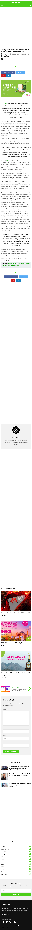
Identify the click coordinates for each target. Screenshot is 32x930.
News (18, 47)
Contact (4, 917)
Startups (3, 871)
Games (3, 856)
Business (3, 846)
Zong (5, 103)
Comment (6, 709)
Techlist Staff (6, 59)
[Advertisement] (16, 26)
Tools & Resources (6, 919)
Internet (3, 864)
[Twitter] (7, 921)
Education (9, 47)
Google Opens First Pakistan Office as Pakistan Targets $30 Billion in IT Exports (20, 785)
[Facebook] (3, 921)
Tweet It (21, 72)
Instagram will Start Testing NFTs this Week (19, 689)
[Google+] (10, 921)
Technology (24, 47)
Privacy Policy (5, 914)
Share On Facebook (9, 72)
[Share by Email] (8, 75)
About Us (4, 912)
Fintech (3, 854)
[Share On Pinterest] (3, 75)
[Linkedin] (15, 921)
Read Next (15, 687)
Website (5, 742)
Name (5, 727)
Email (5, 735)
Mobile (15, 47)
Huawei (9, 160)
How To (3, 861)
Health (2, 859)
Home (2, 47)
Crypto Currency (5, 849)
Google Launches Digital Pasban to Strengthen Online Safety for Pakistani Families (19, 768)
